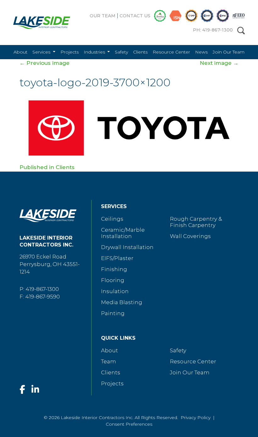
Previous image (45, 63)
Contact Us (135, 16)
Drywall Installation (127, 247)
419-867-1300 (42, 289)
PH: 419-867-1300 (213, 30)
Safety (121, 52)
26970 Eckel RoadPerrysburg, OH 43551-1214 (50, 264)
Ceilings (112, 219)
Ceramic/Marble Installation (123, 233)
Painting (113, 313)
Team (108, 361)
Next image (219, 63)
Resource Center (171, 52)
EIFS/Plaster (117, 258)
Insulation (115, 291)
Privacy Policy (195, 417)
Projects (69, 52)
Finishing (114, 269)
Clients (140, 52)
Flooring (112, 280)
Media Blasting (121, 302)
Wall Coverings (190, 236)
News (201, 52)
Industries (95, 52)
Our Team (102, 16)
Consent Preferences (129, 424)
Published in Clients (47, 167)
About (20, 52)
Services (42, 52)
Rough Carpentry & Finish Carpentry (196, 222)
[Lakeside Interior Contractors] (37, 22)
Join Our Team (228, 52)
